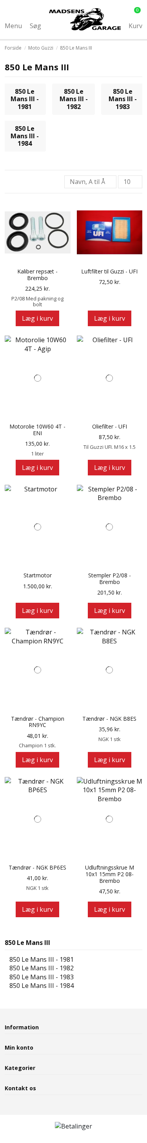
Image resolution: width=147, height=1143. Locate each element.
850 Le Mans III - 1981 (25, 99)
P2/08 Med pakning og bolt (37, 301)
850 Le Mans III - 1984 (25, 136)
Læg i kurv (37, 318)
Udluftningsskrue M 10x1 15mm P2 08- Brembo (109, 874)
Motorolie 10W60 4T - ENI (37, 430)
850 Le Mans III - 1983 (123, 99)
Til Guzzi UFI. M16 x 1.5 (109, 446)
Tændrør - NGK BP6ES (37, 867)
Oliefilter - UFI (109, 426)
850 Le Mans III (27, 942)
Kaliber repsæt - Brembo (37, 275)
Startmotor (38, 575)
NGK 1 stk (109, 739)
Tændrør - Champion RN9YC (37, 722)
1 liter (37, 453)
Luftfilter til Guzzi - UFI (109, 271)
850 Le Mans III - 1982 (74, 99)
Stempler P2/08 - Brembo (109, 579)
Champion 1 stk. (37, 745)
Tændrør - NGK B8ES (109, 719)
